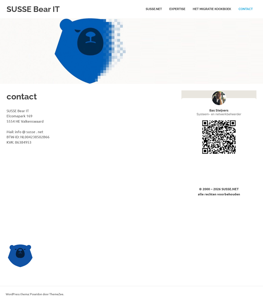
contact (246, 9)
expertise (177, 9)
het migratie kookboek (212, 9)
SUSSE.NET (154, 9)
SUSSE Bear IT (33, 9)
